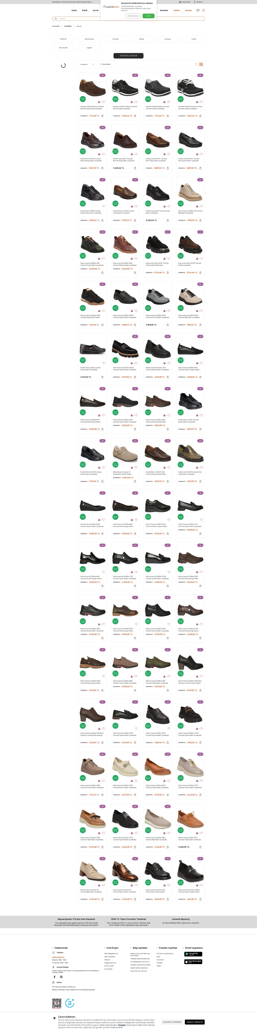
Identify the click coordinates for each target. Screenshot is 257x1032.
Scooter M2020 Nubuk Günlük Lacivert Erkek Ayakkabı (190, 107)
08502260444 (58, 957)
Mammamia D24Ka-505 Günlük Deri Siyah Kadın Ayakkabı (155, 891)
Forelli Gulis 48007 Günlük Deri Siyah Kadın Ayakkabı (188, 160)
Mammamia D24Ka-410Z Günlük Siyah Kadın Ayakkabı (157, 369)
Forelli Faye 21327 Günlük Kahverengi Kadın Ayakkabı (124, 160)
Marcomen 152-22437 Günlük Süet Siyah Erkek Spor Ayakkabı (157, 264)
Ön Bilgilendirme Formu (140, 962)
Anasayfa (56, 26)
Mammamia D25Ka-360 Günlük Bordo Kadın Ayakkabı (125, 264)
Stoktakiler (106, 64)
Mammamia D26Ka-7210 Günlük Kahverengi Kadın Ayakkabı (188, 630)
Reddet (122, 1025)
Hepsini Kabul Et (195, 1022)
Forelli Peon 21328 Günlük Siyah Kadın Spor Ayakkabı (90, 212)
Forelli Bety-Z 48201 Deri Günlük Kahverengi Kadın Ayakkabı (156, 473)
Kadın (74, 10)
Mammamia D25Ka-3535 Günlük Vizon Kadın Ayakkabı (92, 786)
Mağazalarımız (110, 963)
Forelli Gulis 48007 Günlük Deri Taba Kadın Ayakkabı (156, 160)
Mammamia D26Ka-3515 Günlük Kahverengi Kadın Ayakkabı (156, 421)
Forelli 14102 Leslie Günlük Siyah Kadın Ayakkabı (90, 369)
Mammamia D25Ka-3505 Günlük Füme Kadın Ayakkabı (157, 316)
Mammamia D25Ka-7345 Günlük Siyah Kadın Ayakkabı (157, 734)
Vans (158, 957)
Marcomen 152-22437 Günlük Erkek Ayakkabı (189, 264)
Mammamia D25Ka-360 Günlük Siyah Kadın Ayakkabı (92, 264)
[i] (61, 977)
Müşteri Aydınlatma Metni (141, 965)
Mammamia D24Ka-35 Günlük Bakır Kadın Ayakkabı (124, 891)
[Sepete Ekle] (102, 116)
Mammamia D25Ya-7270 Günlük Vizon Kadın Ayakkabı (190, 786)
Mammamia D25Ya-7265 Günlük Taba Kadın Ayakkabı (91, 839)
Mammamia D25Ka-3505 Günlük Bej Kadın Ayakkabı (189, 316)
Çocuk (96, 10)
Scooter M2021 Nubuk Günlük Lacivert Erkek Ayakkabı (157, 107)
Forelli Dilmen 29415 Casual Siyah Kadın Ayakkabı (90, 473)
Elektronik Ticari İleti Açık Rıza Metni (140, 955)
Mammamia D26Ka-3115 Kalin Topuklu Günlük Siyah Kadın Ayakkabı (190, 682)
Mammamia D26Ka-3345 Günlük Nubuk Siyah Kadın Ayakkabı (156, 525)
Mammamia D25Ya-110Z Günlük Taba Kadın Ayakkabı (189, 839)
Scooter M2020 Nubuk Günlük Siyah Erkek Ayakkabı (125, 107)
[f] (54, 977)
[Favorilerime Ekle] (104, 102)
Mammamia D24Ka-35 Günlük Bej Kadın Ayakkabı (91, 891)
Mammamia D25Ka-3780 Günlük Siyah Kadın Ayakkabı (124, 316)
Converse (160, 960)
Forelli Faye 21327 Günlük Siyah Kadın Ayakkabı (158, 212)
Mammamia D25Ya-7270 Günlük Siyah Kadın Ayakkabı (124, 839)
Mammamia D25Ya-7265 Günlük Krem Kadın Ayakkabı (124, 786)
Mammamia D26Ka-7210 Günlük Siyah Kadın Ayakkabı (124, 577)
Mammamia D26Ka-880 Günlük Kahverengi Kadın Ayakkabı (123, 525)
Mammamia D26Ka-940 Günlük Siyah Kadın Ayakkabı (189, 525)
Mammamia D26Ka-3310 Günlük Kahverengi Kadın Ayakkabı (123, 630)
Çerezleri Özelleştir (172, 1022)
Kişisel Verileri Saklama (139, 968)
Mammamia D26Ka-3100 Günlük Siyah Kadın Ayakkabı (124, 734)
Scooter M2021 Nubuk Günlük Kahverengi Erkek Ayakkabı (92, 107)
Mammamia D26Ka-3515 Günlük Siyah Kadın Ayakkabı (124, 421)
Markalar (164, 10)
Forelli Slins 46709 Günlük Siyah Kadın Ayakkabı (188, 421)
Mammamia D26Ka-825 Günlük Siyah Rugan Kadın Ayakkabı (91, 577)
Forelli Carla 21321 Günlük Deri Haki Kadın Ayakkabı (190, 473)
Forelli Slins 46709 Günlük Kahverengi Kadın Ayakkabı (91, 160)
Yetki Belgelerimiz (111, 954)
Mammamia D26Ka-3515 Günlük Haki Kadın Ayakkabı (157, 682)
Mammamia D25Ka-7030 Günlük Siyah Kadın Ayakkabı (189, 734)
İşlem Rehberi (109, 957)
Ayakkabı (67, 26)
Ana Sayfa (108, 969)
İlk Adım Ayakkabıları (165, 954)
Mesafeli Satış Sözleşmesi (140, 959)
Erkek (84, 10)
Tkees (159, 966)
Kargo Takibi (186, 2)
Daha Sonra (133, 16)
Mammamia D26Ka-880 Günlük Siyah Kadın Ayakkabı (92, 525)
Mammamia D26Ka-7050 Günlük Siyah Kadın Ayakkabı (157, 577)
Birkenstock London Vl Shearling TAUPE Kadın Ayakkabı (122, 473)
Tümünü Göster (128, 56)
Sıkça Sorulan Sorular (139, 971)
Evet (148, 16)
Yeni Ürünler (109, 966)
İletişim (107, 960)
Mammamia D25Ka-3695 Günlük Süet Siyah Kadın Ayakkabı (90, 316)
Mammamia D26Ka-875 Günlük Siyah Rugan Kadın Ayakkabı (188, 369)
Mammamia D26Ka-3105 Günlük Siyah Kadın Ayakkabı (157, 630)
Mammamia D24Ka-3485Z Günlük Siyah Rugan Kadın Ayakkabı (189, 891)
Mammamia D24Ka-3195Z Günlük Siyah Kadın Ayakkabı (124, 369)
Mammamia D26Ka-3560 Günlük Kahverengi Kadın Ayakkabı (90, 682)
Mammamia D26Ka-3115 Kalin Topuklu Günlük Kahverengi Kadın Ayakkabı (92, 734)
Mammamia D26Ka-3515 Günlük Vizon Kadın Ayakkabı (124, 682)
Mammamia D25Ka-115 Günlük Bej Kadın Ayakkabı (190, 212)
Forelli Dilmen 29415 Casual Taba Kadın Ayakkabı (123, 212)
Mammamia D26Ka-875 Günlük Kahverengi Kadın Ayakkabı (90, 421)
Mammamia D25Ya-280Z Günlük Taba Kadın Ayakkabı (157, 786)
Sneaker (160, 963)
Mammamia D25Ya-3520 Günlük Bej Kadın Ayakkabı (156, 839)
